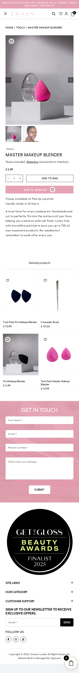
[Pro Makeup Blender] (20, 354)
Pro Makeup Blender (14, 381)
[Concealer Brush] (58, 295)
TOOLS (10, 148)
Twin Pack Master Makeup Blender (55, 383)
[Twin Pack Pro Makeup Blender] (20, 295)
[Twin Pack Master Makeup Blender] (58, 354)
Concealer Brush (50, 322)
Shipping (32, 162)
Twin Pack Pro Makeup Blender (20, 322)
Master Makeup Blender (34, 155)
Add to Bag (50, 178)
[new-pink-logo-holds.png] (22, 13)
